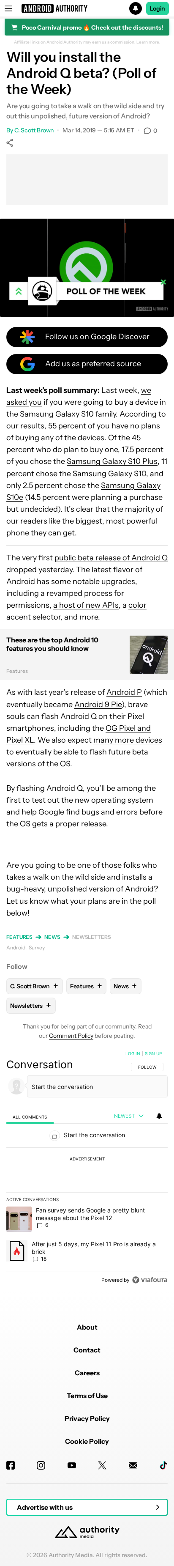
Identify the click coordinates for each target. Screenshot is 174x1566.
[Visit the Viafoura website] (150, 1280)
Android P (124, 692)
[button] (87, 8)
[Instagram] (41, 1465)
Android (15, 947)
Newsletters (91, 937)
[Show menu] (8, 8)
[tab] (30, 1116)
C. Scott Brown (34, 130)
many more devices (127, 740)
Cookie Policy (87, 1441)
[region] (87, 1168)
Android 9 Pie (98, 704)
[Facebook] (10, 1465)
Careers (87, 1373)
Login (157, 8)
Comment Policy (71, 1035)
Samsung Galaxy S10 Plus (112, 461)
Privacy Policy (87, 1418)
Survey (37, 947)
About (87, 1327)
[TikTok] (163, 1465)
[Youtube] (72, 1465)
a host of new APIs (86, 605)
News (52, 937)
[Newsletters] (133, 1465)
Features (19, 937)
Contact (87, 1350)
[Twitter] (102, 1465)
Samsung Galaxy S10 (57, 414)
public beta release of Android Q (111, 557)
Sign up (153, 1053)
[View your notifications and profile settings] (159, 1116)
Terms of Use (87, 1395)
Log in (132, 1053)
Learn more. (148, 42)
